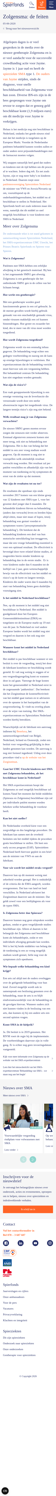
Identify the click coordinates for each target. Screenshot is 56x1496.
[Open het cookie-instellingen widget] (5, 1490)
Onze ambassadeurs (15, 1410)
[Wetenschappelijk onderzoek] (49, 1241)
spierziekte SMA (33, 74)
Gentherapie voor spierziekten (21, 1468)
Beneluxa (35, 814)
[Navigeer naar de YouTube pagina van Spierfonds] (35, 1357)
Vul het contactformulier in (19, 1344)
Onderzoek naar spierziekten (20, 1457)
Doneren (41, 7)
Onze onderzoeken (14, 1462)
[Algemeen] (8, 1241)
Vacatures (9, 1422)
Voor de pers (11, 1416)
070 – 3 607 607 (18, 1348)
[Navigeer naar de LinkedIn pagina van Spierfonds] (21, 1357)
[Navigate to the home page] (13, 5)
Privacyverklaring (13, 1427)
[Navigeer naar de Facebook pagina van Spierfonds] (6, 1357)
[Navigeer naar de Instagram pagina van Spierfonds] (50, 1357)
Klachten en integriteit (16, 1433)
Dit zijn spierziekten (15, 1451)
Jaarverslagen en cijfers (17, 1404)
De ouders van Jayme (29, 79)
